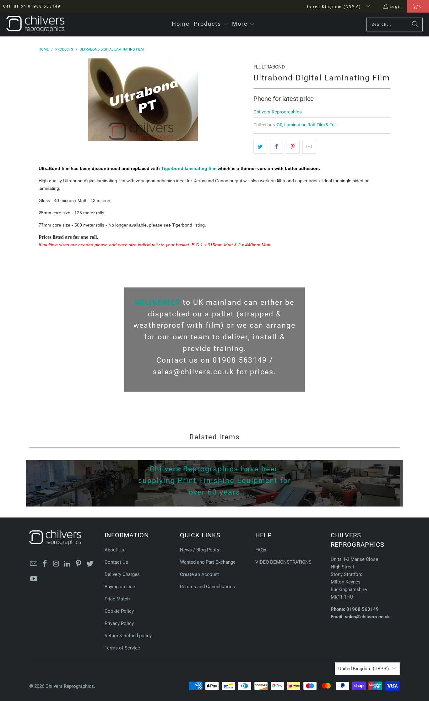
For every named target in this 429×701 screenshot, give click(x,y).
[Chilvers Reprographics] (35, 24)
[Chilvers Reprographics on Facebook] (45, 564)
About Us (114, 550)
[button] (211, 24)
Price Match (117, 599)
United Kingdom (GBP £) (334, 7)
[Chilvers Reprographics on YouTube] (34, 579)
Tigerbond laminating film (188, 168)
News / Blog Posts (199, 550)
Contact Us (116, 562)
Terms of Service (122, 648)
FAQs (260, 550)
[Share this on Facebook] (276, 147)
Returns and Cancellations (207, 586)
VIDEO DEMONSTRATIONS (283, 562)
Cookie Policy (119, 611)
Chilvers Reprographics (277, 112)
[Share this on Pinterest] (293, 147)
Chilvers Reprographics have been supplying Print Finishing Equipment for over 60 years (214, 480)
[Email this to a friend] (309, 147)
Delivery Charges (122, 574)
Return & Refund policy (128, 635)
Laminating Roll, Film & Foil (310, 124)
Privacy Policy (119, 623)
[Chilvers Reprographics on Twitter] (90, 564)
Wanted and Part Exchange (208, 562)
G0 (279, 124)
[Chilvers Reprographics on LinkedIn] (67, 564)
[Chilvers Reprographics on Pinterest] (79, 564)
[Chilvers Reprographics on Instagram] (56, 564)
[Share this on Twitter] (260, 147)
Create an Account (199, 574)
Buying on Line (120, 586)
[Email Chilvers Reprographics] (34, 564)
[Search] (415, 24)
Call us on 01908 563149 (32, 6)
